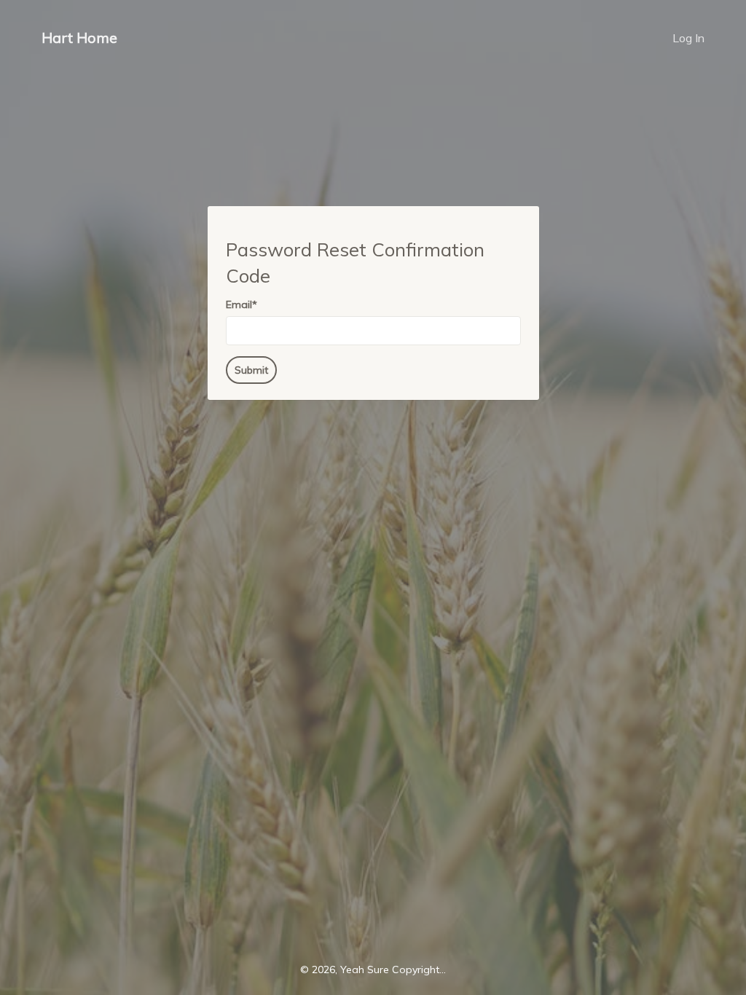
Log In (688, 38)
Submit (251, 370)
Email (241, 304)
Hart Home (79, 37)
